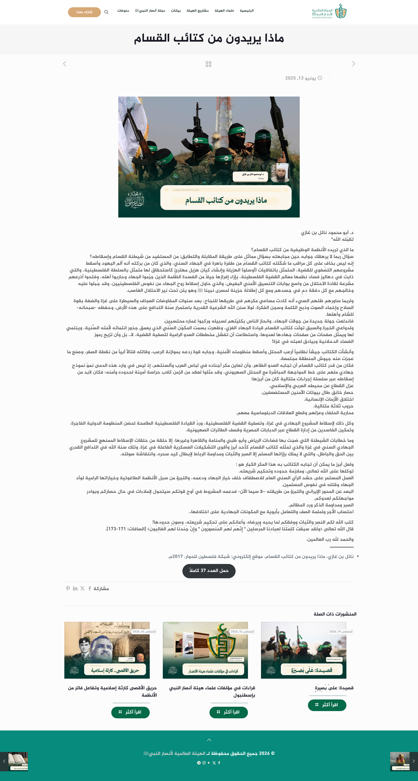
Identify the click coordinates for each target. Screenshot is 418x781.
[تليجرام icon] (199, 763)
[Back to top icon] (209, 741)
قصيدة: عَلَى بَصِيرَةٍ (334, 688)
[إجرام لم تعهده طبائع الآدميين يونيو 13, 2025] (404, 761)
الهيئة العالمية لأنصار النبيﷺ (174, 754)
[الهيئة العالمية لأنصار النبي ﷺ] (329, 12)
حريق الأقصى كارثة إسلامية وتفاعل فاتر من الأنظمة (112, 691)
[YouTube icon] (209, 763)
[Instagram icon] (204, 763)
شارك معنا (84, 12)
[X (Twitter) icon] (214, 763)
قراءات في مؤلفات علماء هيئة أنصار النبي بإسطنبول (212, 691)
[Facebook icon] (219, 763)
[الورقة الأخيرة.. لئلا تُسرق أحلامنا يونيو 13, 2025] (14, 761)
